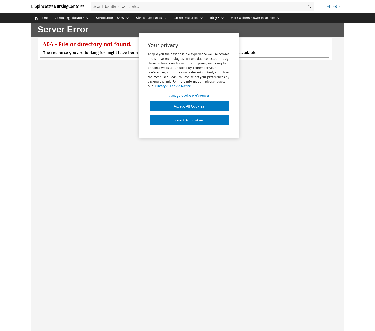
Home (43, 18)
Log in (336, 6)
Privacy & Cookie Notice (173, 86)
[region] (189, 86)
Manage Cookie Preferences (189, 96)
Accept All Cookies (189, 106)
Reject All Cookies (189, 120)
